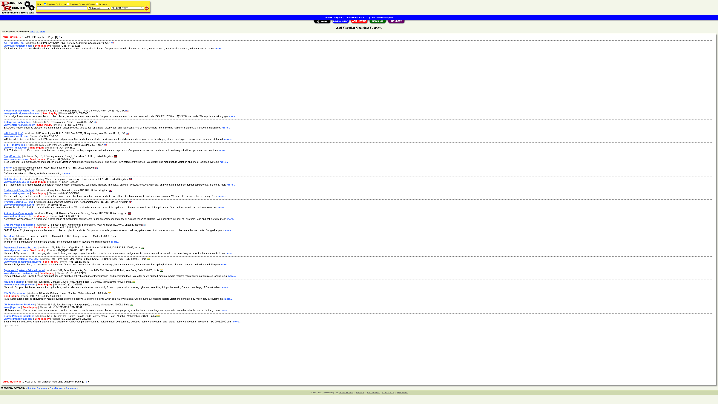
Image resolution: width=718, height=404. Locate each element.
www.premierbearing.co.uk (19, 204)
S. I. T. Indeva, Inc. (15, 144)
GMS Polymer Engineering (19, 224)
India (42, 31)
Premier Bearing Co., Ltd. (18, 202)
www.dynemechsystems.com (21, 273)
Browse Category (333, 17)
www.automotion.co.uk (17, 216)
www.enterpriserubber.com (19, 124)
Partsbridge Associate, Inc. (19, 110)
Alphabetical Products (357, 17)
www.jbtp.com (12, 307)
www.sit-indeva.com (15, 147)
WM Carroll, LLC (13, 133)
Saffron (8, 167)
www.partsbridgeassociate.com (22, 113)
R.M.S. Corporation (15, 293)
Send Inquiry (42, 45)
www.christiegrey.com (17, 193)
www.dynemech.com (16, 250)
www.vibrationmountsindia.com (22, 261)
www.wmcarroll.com (16, 136)
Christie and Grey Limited (19, 190)
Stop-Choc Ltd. (12, 156)
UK (37, 31)
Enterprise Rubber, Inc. (17, 122)
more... (219, 48)
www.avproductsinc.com (18, 45)
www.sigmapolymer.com (18, 318)
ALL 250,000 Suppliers (382, 17)
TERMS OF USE (346, 393)
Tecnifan (9, 236)
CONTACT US (388, 393)
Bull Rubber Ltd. (13, 179)
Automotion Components (18, 213)
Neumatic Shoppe (14, 281)
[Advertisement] (114, 80)
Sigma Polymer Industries (19, 316)
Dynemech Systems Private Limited (24, 270)
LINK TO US (402, 393)
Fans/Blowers (56, 388)
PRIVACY (360, 393)
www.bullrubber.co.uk (16, 181)
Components (71, 388)
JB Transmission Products (19, 304)
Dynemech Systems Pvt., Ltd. (21, 259)
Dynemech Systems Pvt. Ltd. (20, 247)
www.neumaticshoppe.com (19, 284)
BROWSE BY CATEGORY (13, 388)
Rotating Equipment (37, 388)
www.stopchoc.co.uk (16, 159)
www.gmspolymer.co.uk (18, 227)
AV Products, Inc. (14, 43)
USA (32, 31)
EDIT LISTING (373, 393)
